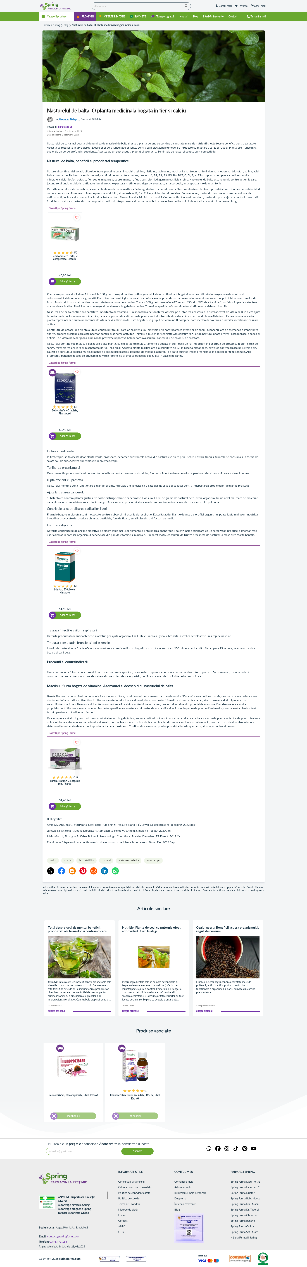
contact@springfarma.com (63, 1236)
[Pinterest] (83, 870)
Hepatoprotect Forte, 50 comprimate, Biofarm (64, 258)
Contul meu (225, 5)
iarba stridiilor (86, 860)
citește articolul (56, 1010)
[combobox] (141, 6)
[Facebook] (61, 870)
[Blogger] (72, 870)
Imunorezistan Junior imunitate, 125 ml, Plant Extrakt (135, 1097)
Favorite (243, 5)
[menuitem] (85, 16)
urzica (53, 860)
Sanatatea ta (65, 126)
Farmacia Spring (51, 25)
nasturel (106, 860)
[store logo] (64, 6)
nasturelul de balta (128, 860)
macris (67, 860)
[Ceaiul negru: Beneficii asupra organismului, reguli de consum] (228, 957)
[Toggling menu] (56, 16)
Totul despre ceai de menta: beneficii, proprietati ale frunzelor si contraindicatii (77, 929)
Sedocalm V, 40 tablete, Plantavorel (65, 412)
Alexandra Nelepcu (68, 119)
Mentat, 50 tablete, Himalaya (64, 591)
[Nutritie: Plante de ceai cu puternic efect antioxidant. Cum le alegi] (153, 957)
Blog (65, 25)
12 (75, 777)
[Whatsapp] (115, 870)
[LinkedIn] (104, 870)
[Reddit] (93, 870)
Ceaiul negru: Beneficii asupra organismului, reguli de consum (227, 929)
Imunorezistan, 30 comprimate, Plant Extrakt (73, 1095)
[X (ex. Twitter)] (50, 870)
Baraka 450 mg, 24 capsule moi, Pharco (65, 782)
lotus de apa (153, 860)
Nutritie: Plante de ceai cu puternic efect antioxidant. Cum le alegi (151, 929)
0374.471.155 (58, 1241)
